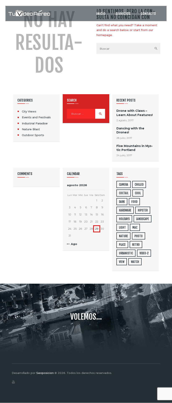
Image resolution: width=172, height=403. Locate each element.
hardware (125, 210)
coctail (123, 193)
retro (136, 244)
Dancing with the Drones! (130, 130)
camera (123, 184)
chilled (139, 184)
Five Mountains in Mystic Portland (134, 148)
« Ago (73, 244)
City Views (29, 111)
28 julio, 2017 (124, 137)
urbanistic (126, 253)
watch (135, 262)
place (122, 244)
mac (134, 227)
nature (123, 236)
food (134, 201)
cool (138, 193)
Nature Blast (31, 129)
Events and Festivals (36, 117)
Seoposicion (45, 373)
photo (138, 236)
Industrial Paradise (35, 123)
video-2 (144, 253)
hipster (143, 210)
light (122, 227)
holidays (124, 219)
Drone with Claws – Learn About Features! (134, 113)
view (121, 262)
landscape (142, 219)
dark (122, 201)
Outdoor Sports (33, 135)
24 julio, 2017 (124, 155)
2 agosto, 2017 (125, 120)
